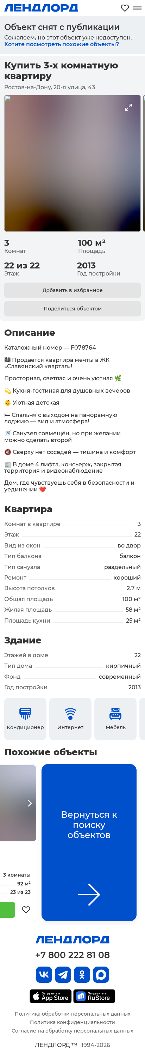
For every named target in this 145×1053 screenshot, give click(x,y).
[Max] (101, 975)
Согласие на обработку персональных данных (72, 1031)
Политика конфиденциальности (72, 1022)
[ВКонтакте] (44, 975)
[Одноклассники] (82, 975)
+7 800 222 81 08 (72, 955)
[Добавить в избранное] (26, 910)
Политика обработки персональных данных (73, 1014)
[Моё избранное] (125, 8)
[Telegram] (63, 975)
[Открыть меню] (137, 8)
